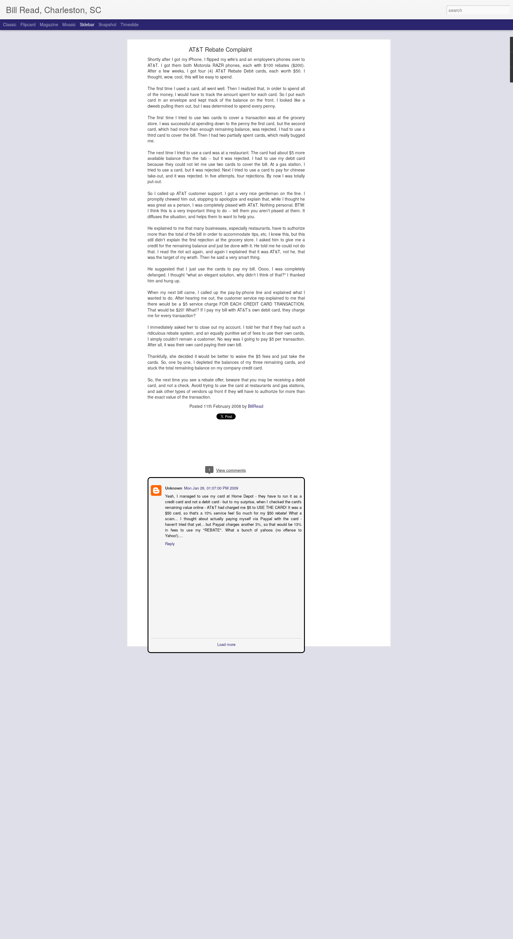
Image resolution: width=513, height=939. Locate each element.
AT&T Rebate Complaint (220, 49)
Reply (169, 537)
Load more (226, 638)
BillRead (255, 406)
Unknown (173, 487)
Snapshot (107, 24)
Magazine (49, 24)
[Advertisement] (337, 141)
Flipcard (28, 24)
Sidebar (87, 24)
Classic (9, 24)
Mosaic (69, 24)
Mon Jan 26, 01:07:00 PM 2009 (210, 487)
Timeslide (130, 24)
